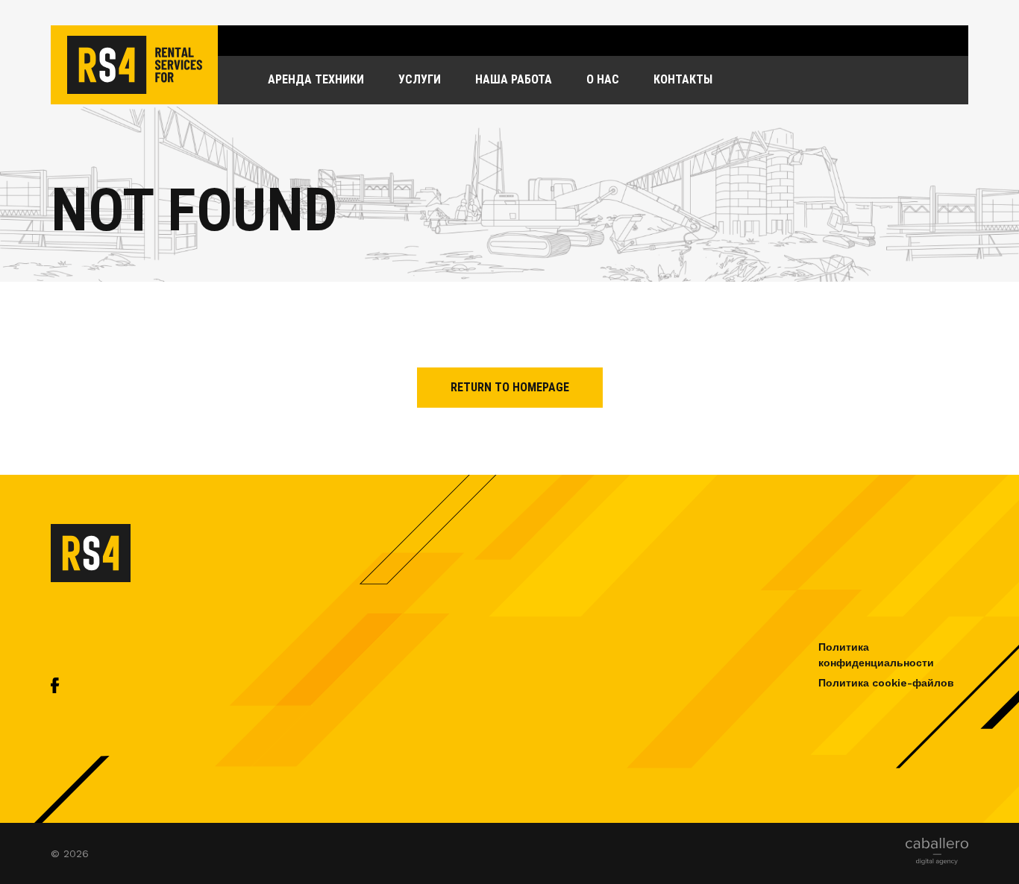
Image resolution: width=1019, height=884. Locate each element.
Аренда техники (316, 79)
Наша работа (513, 79)
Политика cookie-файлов (886, 683)
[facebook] (55, 689)
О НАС (602, 79)
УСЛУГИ (419, 79)
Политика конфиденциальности (876, 655)
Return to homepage (510, 387)
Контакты (682, 79)
